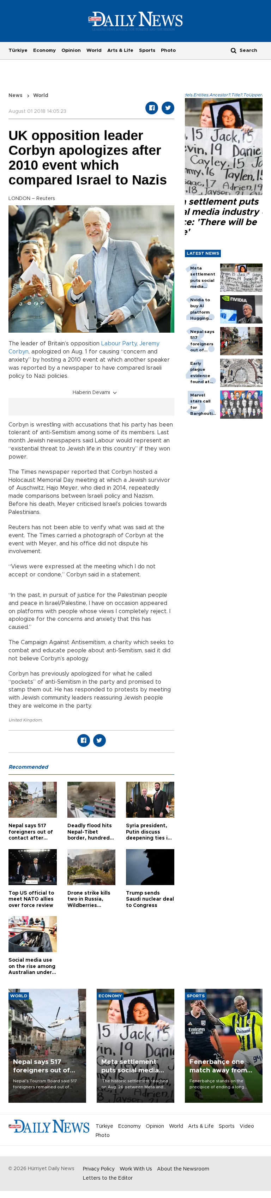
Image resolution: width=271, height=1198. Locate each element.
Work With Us (136, 1169)
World (94, 50)
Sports (147, 50)
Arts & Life (120, 50)
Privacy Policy (99, 1169)
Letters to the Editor (108, 1178)
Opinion (71, 50)
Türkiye (18, 50)
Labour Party (119, 343)
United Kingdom (25, 720)
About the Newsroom (183, 1169)
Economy (44, 50)
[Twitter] (168, 108)
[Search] (233, 50)
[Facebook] (151, 108)
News (15, 95)
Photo (168, 50)
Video (247, 1126)
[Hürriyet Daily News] (135, 20)
